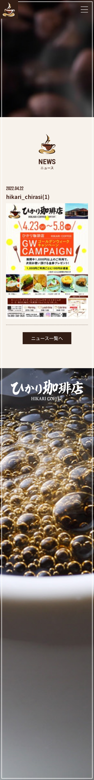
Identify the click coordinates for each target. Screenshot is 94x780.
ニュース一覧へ (47, 338)
